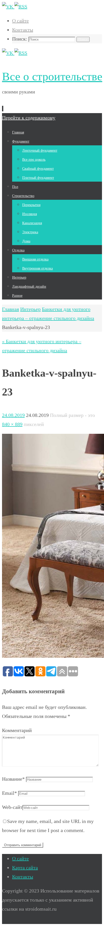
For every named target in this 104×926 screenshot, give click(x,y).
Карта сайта (25, 867)
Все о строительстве (52, 76)
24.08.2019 (13, 415)
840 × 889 (12, 424)
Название (13, 779)
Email (9, 793)
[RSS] (20, 6)
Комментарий (17, 730)
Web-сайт (12, 807)
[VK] (8, 6)
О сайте (20, 20)
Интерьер (30, 309)
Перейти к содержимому (28, 117)
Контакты (22, 29)
